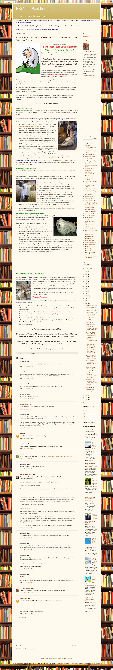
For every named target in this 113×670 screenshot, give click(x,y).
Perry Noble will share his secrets (28, 138)
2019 (86, 284)
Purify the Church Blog (90, 211)
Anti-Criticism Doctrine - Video (90, 182)
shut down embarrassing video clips (54, 207)
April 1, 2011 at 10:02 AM (26, 399)
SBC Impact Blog (89, 238)
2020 (86, 281)
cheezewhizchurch (24, 404)
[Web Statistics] (86, 36)
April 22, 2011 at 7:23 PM (26, 613)
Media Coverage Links (90, 176)
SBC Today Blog (89, 234)
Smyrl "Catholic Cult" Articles (90, 221)
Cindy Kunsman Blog (90, 156)
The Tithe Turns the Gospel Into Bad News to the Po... (91, 356)
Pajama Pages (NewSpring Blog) (89, 193)
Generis (43, 236)
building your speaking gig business (39, 308)
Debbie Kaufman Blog (90, 191)
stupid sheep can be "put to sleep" (60, 156)
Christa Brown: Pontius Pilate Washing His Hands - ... (91, 340)
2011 (86, 303)
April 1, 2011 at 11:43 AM (26, 409)
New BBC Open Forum (26, 474)
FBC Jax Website (89, 247)
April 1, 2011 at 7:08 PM (26, 527)
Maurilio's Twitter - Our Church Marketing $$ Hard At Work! (91, 252)
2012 (86, 301)
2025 (86, 274)
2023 (86, 279)
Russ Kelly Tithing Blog (91, 203)
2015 (86, 293)
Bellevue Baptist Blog (90, 236)
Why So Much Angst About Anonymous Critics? (90, 599)
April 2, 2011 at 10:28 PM (26, 582)
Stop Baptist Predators (90, 242)
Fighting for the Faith (90, 201)
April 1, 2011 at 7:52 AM (26, 378)
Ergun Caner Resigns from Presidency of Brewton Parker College (91, 465)
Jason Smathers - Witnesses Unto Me (89, 173)
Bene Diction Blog (89, 207)
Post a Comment (22, 617)
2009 (86, 397)
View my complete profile (89, 75)
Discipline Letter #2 (90, 215)
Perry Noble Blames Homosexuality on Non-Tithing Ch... (91, 345)
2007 (86, 402)
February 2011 (90, 389)
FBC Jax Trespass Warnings (89, 218)
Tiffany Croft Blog (89, 240)
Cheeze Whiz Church (90, 205)
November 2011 (90, 307)
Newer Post (19, 646)
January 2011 (89, 392)
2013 (86, 298)
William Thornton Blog (90, 189)
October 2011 (90, 310)
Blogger (70, 658)
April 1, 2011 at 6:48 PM (26, 469)
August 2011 (89, 315)
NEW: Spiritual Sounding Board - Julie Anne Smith (90, 147)
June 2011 (89, 320)
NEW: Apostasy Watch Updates (90, 151)
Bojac (21, 433)
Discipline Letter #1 (90, 213)
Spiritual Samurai (89, 163)
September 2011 (90, 312)
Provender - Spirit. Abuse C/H (89, 185)
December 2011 (90, 305)
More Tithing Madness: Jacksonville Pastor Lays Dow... (91, 375)
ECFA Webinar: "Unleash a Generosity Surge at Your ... (91, 363)
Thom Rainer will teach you (44, 193)
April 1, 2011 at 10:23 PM (26, 550)
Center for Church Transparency (89, 169)
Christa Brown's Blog (90, 244)
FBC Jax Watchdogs (33, 8)
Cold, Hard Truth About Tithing (91, 231)
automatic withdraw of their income (29, 126)
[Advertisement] (47, 631)
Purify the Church (89, 198)
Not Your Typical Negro (91, 161)
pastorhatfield (23, 598)
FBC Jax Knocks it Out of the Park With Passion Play (91, 351)
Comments (88, 417)
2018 (86, 286)
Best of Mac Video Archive (89, 225)
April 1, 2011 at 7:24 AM (26, 366)
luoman (59, 658)
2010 (86, 395)
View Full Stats (87, 264)
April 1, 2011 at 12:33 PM (26, 438)
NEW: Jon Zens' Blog (90, 154)
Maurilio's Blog (88, 249)
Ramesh (22, 454)
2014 (86, 296)
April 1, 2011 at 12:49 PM (26, 448)
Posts (86, 414)
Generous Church (24, 237)
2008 (86, 400)
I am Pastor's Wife (89, 159)
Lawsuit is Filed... (89, 430)
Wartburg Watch (89, 196)
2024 (86, 276)
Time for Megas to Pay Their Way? (94, 560)
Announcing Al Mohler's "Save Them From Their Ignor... (91, 382)
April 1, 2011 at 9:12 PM (26, 538)
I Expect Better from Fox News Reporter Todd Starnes (90, 498)
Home (47, 646)
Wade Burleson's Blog (90, 228)
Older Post (74, 646)
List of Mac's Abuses (90, 209)
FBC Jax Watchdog (25, 588)
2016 (86, 291)
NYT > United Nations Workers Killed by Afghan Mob (58, 456)
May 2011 (89, 322)
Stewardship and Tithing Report (91, 165)
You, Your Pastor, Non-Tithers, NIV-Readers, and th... (91, 333)
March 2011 (89, 387)
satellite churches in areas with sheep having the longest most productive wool (50, 314)
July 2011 (89, 317)
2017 (86, 288)
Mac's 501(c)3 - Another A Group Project (91, 256)
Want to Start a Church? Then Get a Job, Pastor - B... (91, 328)
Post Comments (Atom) (29, 649)
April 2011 (89, 324)
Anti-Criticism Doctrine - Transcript (90, 178)
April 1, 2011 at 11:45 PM (26, 569)
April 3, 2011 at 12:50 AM (26, 593)
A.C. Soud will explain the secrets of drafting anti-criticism (53, 183)
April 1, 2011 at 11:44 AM (26, 428)
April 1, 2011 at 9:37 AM (26, 388)
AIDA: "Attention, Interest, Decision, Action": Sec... (91, 368)
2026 (86, 272)
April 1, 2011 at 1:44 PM (26, 458)
